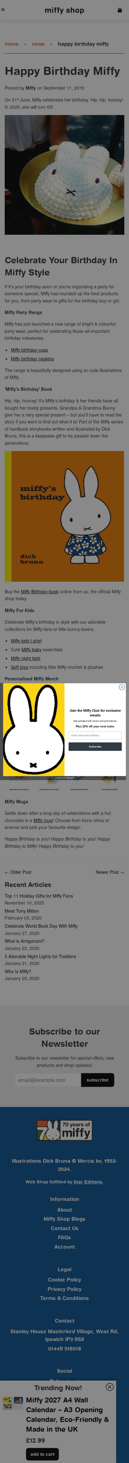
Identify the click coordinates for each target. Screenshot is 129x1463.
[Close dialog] (122, 687)
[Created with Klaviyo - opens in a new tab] (64, 778)
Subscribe (95, 746)
